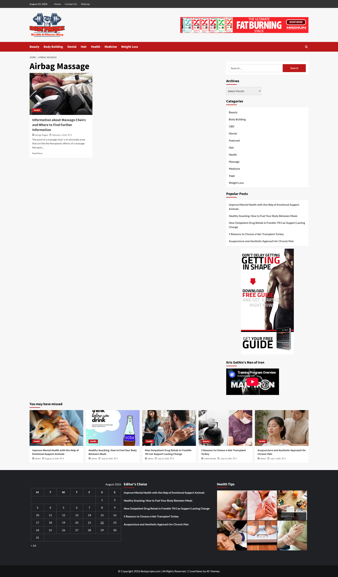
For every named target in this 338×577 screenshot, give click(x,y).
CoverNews (195, 571)
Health (95, 47)
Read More (37, 153)
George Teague (41, 135)
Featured (234, 140)
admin (38, 458)
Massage (234, 161)
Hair (84, 47)
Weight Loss (129, 47)
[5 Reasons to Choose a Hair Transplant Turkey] (225, 428)
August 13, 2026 (52, 458)
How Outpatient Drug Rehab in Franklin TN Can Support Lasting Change (267, 225)
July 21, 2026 (163, 458)
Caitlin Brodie (210, 458)
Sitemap (85, 3)
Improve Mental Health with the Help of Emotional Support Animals (264, 206)
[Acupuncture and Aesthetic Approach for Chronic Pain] (282, 428)
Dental (71, 47)
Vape (232, 175)
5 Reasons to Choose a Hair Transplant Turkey (256, 234)
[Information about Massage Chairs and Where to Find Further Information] (61, 94)
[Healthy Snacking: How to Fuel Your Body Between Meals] (113, 428)
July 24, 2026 (107, 458)
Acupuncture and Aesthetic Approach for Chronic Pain (261, 241)
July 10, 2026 (226, 458)
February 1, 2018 (59, 135)
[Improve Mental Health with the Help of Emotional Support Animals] (56, 428)
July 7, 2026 (275, 458)
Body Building (53, 47)
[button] (306, 47)
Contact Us (71, 3)
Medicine (111, 47)
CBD (231, 126)
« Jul (33, 545)
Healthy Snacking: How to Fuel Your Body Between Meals (263, 215)
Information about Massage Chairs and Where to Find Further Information (59, 125)
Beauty (34, 47)
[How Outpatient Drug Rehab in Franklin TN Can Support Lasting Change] (169, 428)
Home (57, 3)
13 (76, 515)
